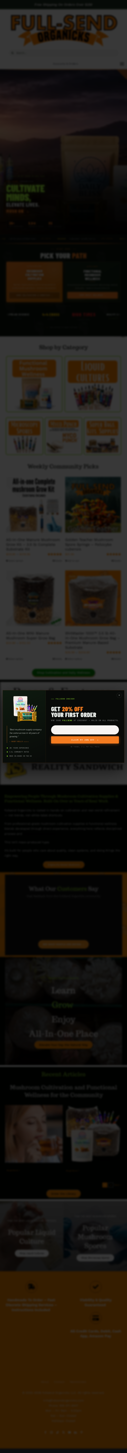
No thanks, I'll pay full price (85, 747)
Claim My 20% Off (84, 740)
